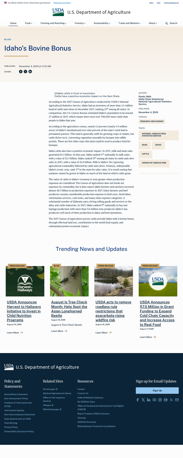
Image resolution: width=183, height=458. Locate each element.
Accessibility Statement (16, 394)
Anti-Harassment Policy (16, 398)
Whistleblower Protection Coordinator (96, 426)
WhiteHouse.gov (51, 409)
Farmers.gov (49, 389)
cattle (145, 154)
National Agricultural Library (57, 393)
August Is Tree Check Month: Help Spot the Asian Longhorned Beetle (69, 309)
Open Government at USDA (17, 418)
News (151, 3)
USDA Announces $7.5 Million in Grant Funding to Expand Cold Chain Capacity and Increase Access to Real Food (157, 313)
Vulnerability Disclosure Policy (19, 431)
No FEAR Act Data (86, 401)
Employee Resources (171, 3)
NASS (144, 145)
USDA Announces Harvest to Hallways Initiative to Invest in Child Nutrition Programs (24, 311)
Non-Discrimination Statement (19, 414)
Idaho (158, 145)
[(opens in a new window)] (137, 400)
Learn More (13, 332)
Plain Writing (10, 422)
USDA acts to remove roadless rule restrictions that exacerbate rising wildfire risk (113, 311)
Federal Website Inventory (90, 397)
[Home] (58, 15)
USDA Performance (86, 421)
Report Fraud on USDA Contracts (93, 413)
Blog (158, 3)
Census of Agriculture (154, 163)
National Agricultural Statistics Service (154, 135)
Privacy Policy (11, 427)
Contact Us (82, 393)
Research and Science (151, 121)
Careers (81, 389)
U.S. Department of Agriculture (99, 12)
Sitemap (81, 417)
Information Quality (14, 410)
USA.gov (47, 405)
